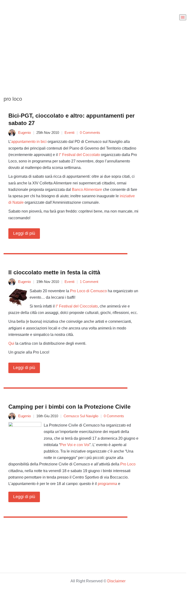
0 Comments (90, 132)
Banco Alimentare (87, 190)
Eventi (69, 132)
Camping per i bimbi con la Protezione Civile (69, 406)
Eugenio (24, 132)
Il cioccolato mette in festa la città (54, 272)
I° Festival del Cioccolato (77, 306)
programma (107, 484)
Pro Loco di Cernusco (88, 291)
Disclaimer (116, 581)
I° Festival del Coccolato (79, 155)
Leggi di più (24, 233)
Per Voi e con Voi (74, 445)
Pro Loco (128, 464)
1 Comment (89, 282)
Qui (11, 343)
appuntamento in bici (29, 142)
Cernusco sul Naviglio (81, 416)
